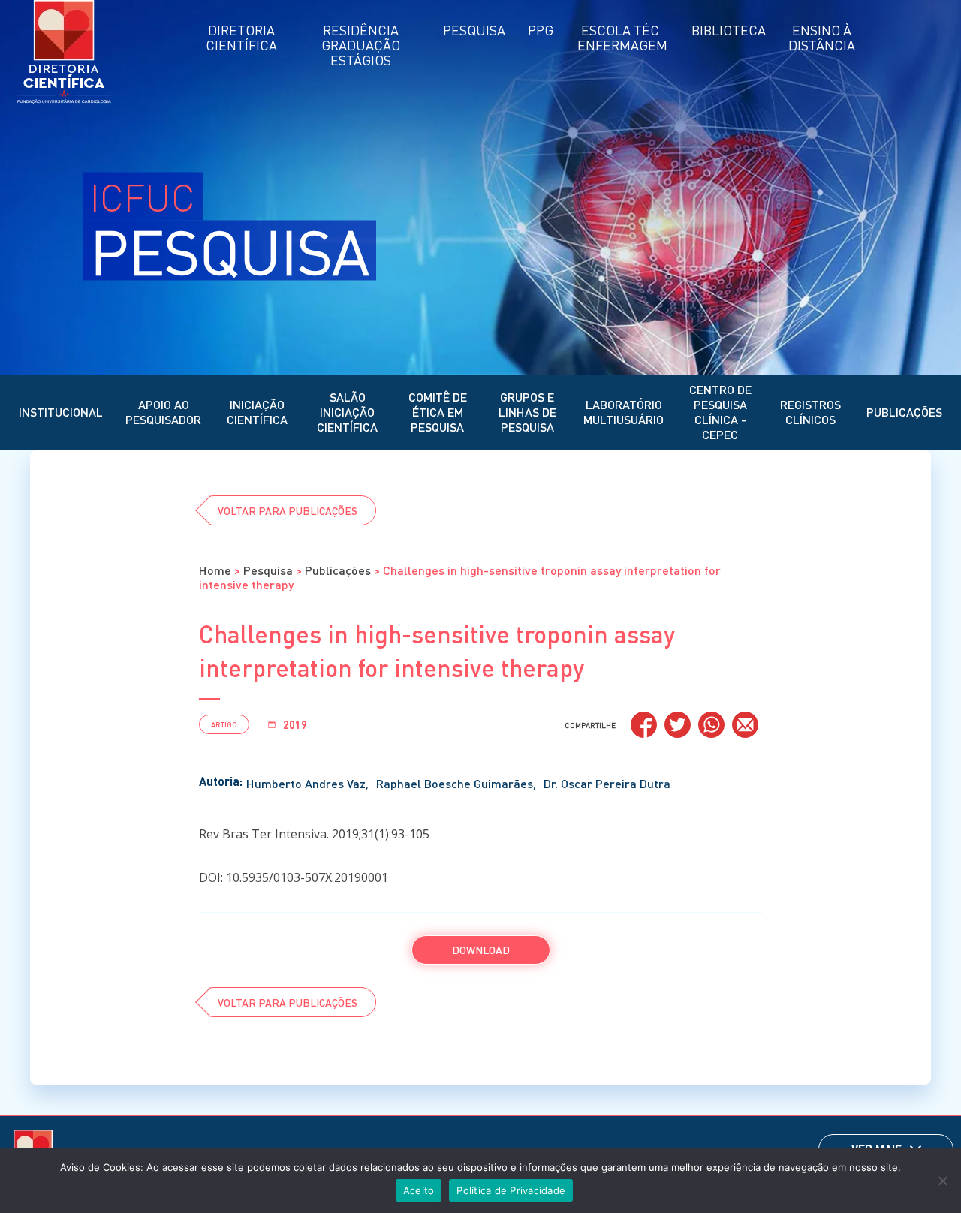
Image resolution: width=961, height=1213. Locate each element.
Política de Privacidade (510, 1190)
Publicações (904, 412)
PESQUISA (474, 29)
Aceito (419, 1190)
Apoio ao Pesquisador (163, 411)
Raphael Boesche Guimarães (454, 783)
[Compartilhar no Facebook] (644, 725)
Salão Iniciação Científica (347, 412)
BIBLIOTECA (728, 29)
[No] (942, 1180)
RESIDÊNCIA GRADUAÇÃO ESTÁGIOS (360, 44)
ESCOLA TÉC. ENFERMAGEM (622, 37)
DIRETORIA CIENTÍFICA (241, 37)
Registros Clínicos (810, 411)
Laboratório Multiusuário (623, 411)
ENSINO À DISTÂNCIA (821, 37)
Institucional (61, 412)
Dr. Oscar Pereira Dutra (607, 783)
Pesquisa (268, 570)
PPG (540, 29)
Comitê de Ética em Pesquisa (437, 412)
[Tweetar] (677, 725)
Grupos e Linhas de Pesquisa (527, 412)
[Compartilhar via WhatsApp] (711, 725)
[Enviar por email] (745, 725)
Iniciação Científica (257, 411)
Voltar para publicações (287, 510)
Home (215, 570)
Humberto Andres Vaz (306, 783)
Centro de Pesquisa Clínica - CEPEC (720, 411)
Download (481, 949)
